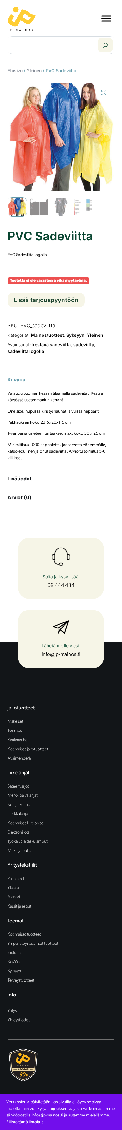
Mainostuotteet (47, 335)
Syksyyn (75, 335)
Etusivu (15, 70)
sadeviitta (83, 344)
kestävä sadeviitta (51, 344)
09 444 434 (61, 585)
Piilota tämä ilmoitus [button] (24, 1122)
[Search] (105, 45)
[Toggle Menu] (106, 18)
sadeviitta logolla (26, 351)
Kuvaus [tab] (16, 379)
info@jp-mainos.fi (61, 654)
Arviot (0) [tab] (20, 497)
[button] (103, 92)
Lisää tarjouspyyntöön (46, 300)
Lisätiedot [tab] (20, 478)
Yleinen (34, 70)
